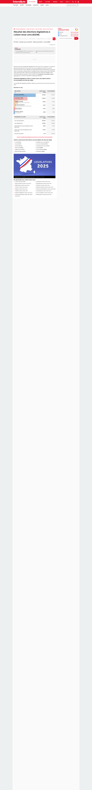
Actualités (32, 1)
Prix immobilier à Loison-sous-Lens (44, 192)
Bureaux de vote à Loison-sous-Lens (23, 52)
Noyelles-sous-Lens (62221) (25, 42)
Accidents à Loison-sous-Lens (43, 181)
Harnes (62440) (18, 145)
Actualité (61, 32)
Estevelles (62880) (40, 151)
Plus (67, 1)
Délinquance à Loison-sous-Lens (43, 183)
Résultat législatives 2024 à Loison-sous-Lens (24, 51)
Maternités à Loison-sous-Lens (22, 185)
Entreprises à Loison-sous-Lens (43, 190)
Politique (15, 5)
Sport (40, 1)
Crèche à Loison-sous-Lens (21, 187)
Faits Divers (28, 5)
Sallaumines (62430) (37, 42)
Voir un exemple (74, 32)
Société (22, 5)
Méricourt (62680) (19, 147)
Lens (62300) (18, 142)
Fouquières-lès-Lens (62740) (42, 145)
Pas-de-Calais (39, 29)
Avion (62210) (18, 144)
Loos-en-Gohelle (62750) (42, 144)
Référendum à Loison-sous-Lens (43, 194)
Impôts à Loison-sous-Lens (21, 190)
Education (35, 5)
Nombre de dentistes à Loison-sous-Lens (45, 189)
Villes (47, 5)
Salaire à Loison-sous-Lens (21, 189)
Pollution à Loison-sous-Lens (43, 185)
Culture (47, 1)
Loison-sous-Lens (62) (20, 181)
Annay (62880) (47, 42)
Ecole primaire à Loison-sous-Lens (23, 183)
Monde (42, 5)
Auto (61, 1)
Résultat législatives (20, 29)
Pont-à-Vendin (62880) (41, 149)
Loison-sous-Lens (39, 51)
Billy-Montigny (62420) (20, 151)
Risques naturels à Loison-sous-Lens (44, 187)
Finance (55, 1)
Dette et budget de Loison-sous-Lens (23, 192)
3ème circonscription (48, 29)
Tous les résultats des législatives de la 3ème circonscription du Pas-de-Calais (34, 137)
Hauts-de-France (30, 29)
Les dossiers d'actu (63, 35)
